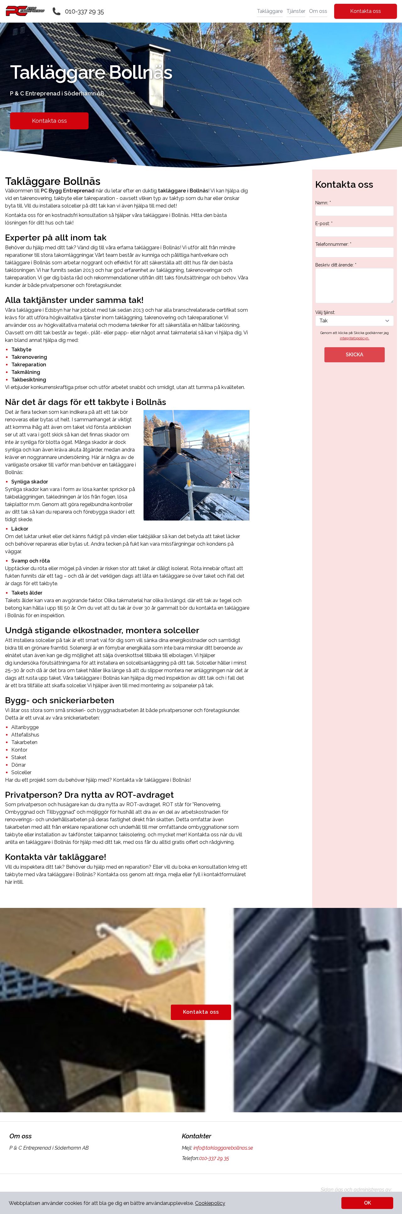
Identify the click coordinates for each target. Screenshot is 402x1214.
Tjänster (295, 11)
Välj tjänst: (325, 312)
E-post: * (324, 223)
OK (367, 1203)
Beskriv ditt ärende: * (335, 264)
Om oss (318, 11)
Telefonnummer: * (333, 244)
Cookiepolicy (210, 1203)
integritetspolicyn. (354, 338)
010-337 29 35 (84, 11)
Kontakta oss (365, 11)
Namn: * (323, 202)
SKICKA (354, 355)
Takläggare (270, 11)
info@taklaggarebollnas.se (223, 1148)
